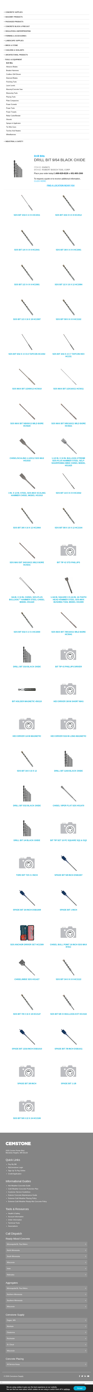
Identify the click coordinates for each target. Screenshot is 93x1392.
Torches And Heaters (13, 131)
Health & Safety (14, 1213)
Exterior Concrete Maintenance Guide (22, 1195)
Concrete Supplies (14, 12)
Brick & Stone (11, 45)
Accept (79, 1388)
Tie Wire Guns (11, 127)
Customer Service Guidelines (19, 1192)
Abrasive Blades (12, 67)
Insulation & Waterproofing (18, 31)
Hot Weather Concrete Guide (19, 1186)
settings (67, 1389)
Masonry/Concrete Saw (14, 89)
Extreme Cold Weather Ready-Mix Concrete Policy (27, 1201)
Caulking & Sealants (14, 50)
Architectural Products (16, 55)
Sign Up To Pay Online (16, 1171)
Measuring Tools (12, 93)
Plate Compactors (12, 101)
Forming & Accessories (15, 36)
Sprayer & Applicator (13, 123)
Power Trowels (11, 112)
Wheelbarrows (11, 134)
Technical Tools (14, 1223)
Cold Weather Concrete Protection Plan (23, 1189)
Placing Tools (11, 97)
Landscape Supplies (14, 41)
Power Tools (10, 108)
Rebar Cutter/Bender (13, 116)
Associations (13, 1226)
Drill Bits (9, 63)
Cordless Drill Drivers (13, 74)
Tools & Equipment (13, 59)
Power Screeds (11, 104)
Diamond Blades (12, 78)
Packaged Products (14, 22)
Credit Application (14, 1174)
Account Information (15, 1217)
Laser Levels (10, 85)
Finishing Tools (11, 82)
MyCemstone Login (15, 1167)
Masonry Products (14, 17)
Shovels (9, 119)
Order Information (15, 1220)
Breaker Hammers (12, 70)
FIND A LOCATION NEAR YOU (61, 186)
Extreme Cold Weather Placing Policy (22, 1198)
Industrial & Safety (14, 141)
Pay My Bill (12, 1164)
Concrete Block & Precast (17, 26)
